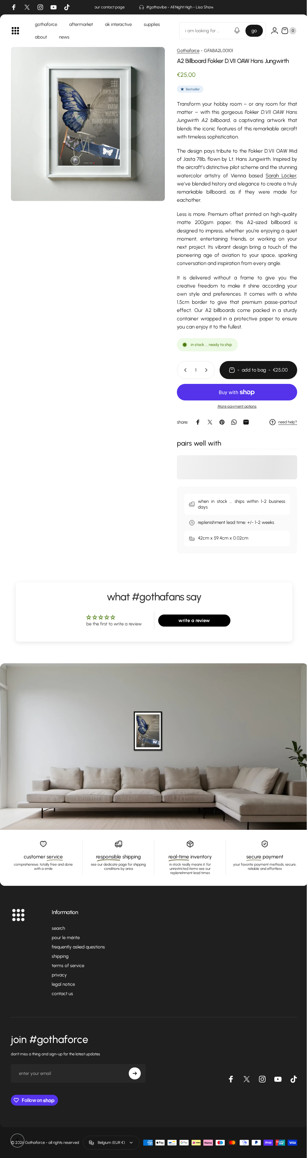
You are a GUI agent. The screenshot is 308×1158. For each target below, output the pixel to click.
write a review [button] (191, 620)
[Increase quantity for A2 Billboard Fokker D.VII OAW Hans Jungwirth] (203, 370)
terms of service (68, 965)
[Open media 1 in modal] (85, 122)
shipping (60, 956)
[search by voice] (232, 30)
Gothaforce (183, 50)
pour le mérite (66, 937)
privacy (59, 975)
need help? (283, 422)
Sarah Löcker (276, 176)
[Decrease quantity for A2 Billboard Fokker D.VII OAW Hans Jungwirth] (179, 370)
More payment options (232, 406)
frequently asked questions (78, 947)
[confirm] (135, 1073)
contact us (62, 993)
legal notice (63, 984)
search (58, 928)
